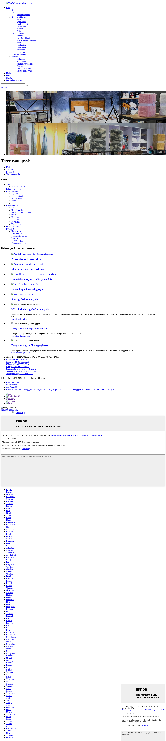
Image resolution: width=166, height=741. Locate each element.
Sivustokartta (11, 385)
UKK (8, 75)
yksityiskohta (24, 319)
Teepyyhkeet (22, 52)
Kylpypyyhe (22, 59)
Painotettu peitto (23, 15)
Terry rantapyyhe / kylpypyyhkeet (29, 345)
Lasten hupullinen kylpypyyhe (27, 289)
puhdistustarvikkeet (24, 64)
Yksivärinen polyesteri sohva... (27, 269)
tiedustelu (15, 319)
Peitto (19, 31)
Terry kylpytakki (40, 389)
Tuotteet (9, 10)
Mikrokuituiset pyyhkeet (27, 40)
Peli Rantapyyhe (25, 389)
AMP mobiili (11, 387)
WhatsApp (20, 412)
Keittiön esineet (17, 33)
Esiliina (20, 36)
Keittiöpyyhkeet (23, 38)
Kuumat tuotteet (12, 382)
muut (19, 43)
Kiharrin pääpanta (18, 17)
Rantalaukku (22, 61)
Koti (8, 8)
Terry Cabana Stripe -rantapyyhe (29, 328)
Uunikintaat (21, 45)
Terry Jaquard (53, 389)
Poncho (20, 66)
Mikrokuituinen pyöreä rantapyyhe (30, 309)
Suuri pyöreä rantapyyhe (24, 299)
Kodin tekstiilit (17, 19)
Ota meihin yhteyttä (14, 80)
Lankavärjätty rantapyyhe (70, 389)
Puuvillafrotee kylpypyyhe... (26, 259)
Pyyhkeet (15, 57)
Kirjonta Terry (12, 389)
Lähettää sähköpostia (9, 410)
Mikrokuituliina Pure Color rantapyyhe (98, 389)
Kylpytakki (21, 22)
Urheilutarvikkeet (18, 54)
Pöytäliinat (21, 50)
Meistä (9, 78)
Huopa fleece (22, 26)
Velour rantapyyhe (24, 71)
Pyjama (20, 29)
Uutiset (9, 73)
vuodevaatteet (22, 24)
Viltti (13, 12)
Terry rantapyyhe (24, 68)
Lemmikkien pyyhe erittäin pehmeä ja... (32, 279)
